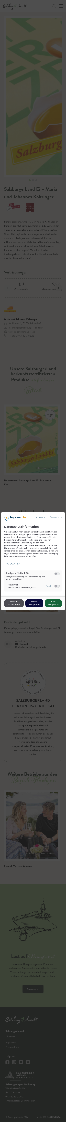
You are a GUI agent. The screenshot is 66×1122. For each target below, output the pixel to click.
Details (48, 586)
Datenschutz (56, 517)
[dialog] (33, 561)
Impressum (41, 517)
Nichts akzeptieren (34, 603)
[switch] (57, 574)
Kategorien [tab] (13, 563)
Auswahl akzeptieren (14, 603)
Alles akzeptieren (53, 603)
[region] (33, 560)
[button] (56, 574)
